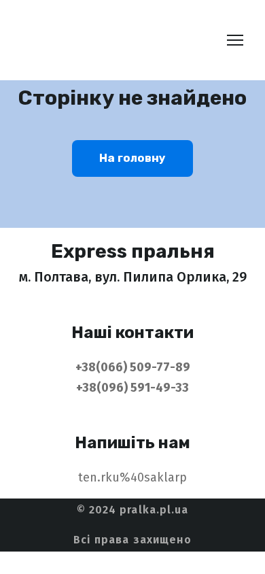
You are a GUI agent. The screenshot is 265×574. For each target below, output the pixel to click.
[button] (132, 158)
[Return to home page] (113, 40)
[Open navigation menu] (235, 40)
